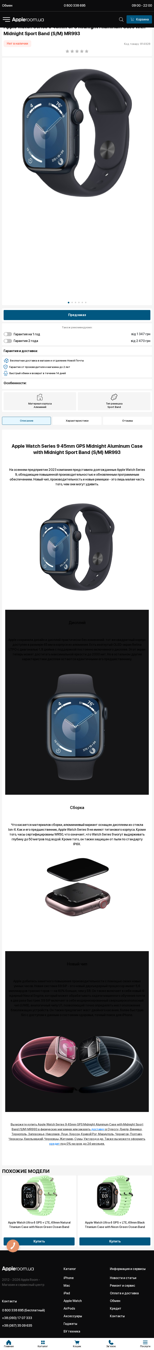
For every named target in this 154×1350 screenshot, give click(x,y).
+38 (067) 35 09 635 (17, 1325)
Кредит (115, 1308)
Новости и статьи (123, 1278)
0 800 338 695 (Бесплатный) (23, 1310)
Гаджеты (70, 1324)
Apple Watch (73, 1301)
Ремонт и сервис (122, 1285)
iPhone (69, 1278)
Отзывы (127, 420)
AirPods (69, 1308)
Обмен (7, 5)
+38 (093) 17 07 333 (17, 1318)
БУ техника (72, 1331)
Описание (26, 420)
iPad (67, 1293)
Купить (39, 1241)
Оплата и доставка (124, 1293)
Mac (67, 1285)
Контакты (117, 1316)
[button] (68, 302)
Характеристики (77, 420)
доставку (98, 1129)
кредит (54, 1144)
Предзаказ (77, 315)
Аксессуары (73, 1316)
